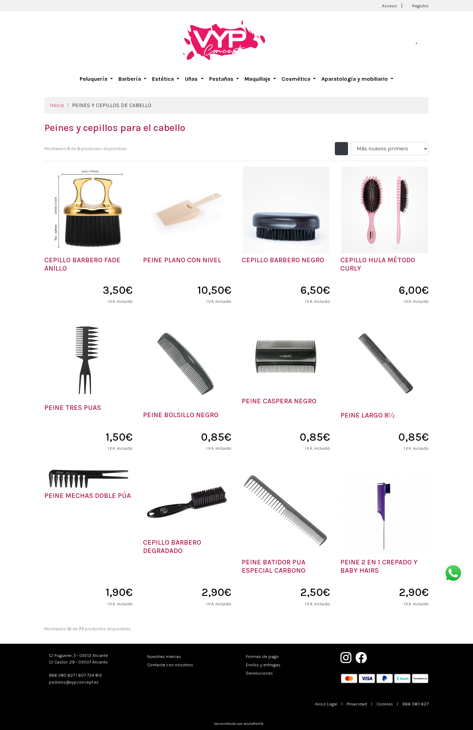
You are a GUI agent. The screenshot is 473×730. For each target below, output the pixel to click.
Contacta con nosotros (170, 664)
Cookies (384, 703)
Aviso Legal (326, 703)
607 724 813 (90, 675)
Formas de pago (262, 656)
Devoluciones (259, 673)
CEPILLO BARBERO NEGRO (283, 260)
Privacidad (357, 703)
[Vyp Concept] (224, 39)
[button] (96, 79)
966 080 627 (62, 675)
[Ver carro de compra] (426, 40)
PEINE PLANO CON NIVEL (182, 260)
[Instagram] (345, 657)
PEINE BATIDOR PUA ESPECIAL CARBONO (273, 566)
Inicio (57, 105)
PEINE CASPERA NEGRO (279, 401)
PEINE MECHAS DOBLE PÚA (87, 496)
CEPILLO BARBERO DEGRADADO (172, 546)
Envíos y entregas (263, 664)
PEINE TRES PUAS (72, 408)
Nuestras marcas (164, 656)
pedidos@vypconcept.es (74, 682)
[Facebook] (361, 657)
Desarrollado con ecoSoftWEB (238, 723)
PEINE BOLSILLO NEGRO (180, 415)
